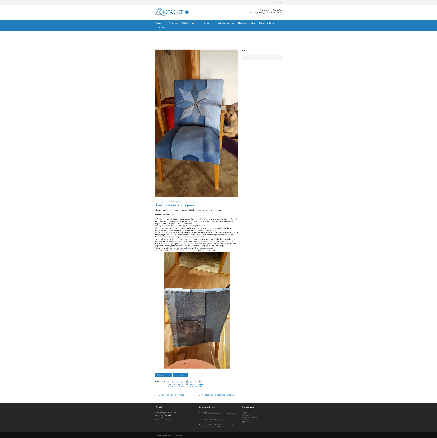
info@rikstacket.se (162, 419)
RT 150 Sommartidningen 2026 (213, 420)
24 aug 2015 (160, 202)
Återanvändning (163, 375)
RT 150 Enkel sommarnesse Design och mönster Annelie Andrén (217, 425)
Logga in (245, 413)
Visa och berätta (174, 202)
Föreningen (173, 23)
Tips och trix (247, 421)
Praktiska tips (180, 375)
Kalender (208, 23)
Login (161, 27)
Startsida (159, 23)
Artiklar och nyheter (191, 23)
